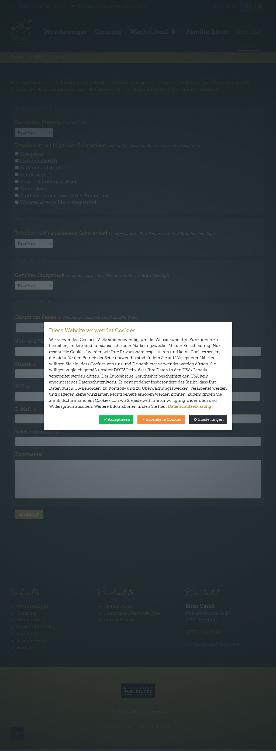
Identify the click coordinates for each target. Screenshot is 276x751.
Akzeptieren (119, 419)
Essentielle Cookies (164, 419)
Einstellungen (210, 419)
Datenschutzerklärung (189, 406)
